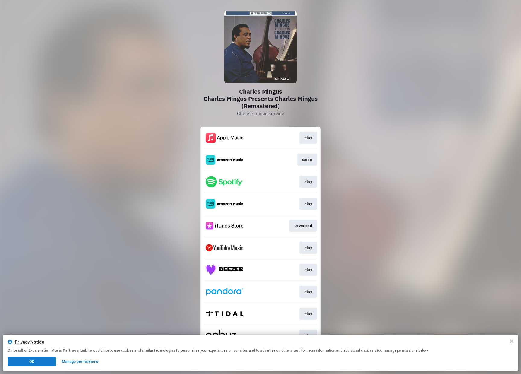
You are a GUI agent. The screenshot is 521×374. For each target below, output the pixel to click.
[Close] (511, 341)
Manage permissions (80, 362)
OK (31, 362)
